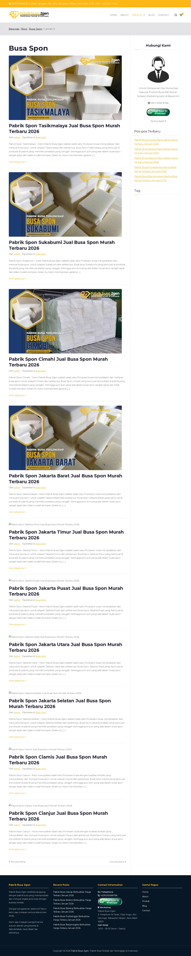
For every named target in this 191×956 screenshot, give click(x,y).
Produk (145, 901)
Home (145, 892)
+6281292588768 (108, 895)
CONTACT (163, 15)
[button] (143, 15)
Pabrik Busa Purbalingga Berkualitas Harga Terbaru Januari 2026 (155, 169)
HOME (113, 15)
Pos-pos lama (18, 861)
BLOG (151, 15)
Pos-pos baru (117, 861)
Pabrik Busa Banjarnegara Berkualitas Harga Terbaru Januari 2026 (155, 178)
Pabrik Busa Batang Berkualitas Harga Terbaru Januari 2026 (156, 160)
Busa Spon (41, 137)
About (145, 896)
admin (17, 137)
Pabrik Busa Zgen (80, 951)
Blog (144, 906)
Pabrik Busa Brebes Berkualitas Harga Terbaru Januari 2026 (156, 151)
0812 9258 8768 (159, 103)
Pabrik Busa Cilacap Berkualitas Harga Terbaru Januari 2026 (156, 142)
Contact (146, 910)
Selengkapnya (16, 161)
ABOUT (125, 15)
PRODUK (137, 15)
